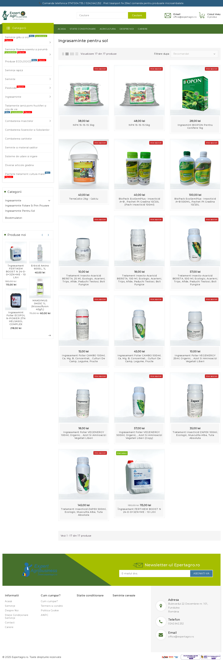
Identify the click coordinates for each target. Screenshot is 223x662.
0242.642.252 (176, 623)
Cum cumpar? (49, 601)
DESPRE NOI (127, 28)
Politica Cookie (50, 610)
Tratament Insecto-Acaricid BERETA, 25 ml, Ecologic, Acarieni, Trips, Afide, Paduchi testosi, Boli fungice (83, 280)
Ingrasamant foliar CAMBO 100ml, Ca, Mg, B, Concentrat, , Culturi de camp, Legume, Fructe (83, 358)
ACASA (62, 28)
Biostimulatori (13, 217)
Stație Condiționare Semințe (16, 616)
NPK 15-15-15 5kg (139, 125)
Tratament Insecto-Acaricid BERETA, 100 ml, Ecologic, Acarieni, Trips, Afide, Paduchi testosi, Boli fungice (139, 280)
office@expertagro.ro (181, 636)
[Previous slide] (42, 234)
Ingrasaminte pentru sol (20, 210)
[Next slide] (48, 234)
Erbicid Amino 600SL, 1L (40, 267)
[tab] (28, 200)
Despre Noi (12, 610)
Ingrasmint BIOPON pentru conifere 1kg (195, 126)
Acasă (8, 601)
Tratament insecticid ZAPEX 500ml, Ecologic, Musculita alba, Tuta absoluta (83, 512)
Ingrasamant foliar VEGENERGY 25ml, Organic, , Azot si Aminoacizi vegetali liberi (195, 358)
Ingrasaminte (13, 200)
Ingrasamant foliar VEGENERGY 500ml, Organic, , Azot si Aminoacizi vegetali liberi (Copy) (139, 435)
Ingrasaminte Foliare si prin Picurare (27, 205)
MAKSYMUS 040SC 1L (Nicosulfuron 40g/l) (40, 305)
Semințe (10, 605)
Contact (10, 622)
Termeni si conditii (52, 605)
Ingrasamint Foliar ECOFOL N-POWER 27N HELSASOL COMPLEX (16, 318)
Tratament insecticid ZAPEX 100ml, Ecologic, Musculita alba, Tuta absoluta (195, 435)
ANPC (44, 615)
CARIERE (143, 28)
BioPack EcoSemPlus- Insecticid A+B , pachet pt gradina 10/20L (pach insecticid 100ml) (139, 201)
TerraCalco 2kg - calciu (83, 198)
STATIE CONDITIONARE (83, 28)
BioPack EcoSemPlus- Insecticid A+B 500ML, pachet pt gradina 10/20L (195, 201)
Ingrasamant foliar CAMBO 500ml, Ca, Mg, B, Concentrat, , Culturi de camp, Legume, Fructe (139, 358)
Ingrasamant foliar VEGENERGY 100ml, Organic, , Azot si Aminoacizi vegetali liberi (83, 435)
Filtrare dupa (161, 54)
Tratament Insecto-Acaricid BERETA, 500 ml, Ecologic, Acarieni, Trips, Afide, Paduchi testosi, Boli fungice (195, 280)
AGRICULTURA (108, 28)
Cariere (9, 627)
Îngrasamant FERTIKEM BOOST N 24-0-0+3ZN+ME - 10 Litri (16, 271)
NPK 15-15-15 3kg (83, 125)
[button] (209, 15)
